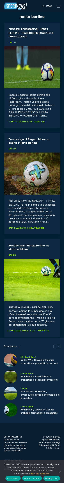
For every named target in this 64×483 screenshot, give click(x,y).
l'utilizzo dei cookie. (40, 473)
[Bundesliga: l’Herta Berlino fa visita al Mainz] (32, 280)
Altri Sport (25, 357)
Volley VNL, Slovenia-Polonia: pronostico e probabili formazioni (39, 361)
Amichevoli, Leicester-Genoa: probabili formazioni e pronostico (39, 411)
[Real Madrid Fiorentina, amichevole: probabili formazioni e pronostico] (10, 393)
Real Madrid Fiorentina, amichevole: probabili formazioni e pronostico (40, 394)
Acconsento (13, 478)
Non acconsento (32, 478)
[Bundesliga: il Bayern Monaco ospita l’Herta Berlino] (32, 174)
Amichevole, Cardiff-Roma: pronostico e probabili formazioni (39, 378)
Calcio (12, 42)
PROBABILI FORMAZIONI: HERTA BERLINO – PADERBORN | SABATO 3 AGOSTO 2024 (31, 32)
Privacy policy (52, 478)
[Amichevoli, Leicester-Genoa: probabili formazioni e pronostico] (10, 410)
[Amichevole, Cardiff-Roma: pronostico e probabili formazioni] (10, 377)
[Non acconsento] (60, 471)
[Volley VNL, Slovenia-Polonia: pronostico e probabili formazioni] (10, 360)
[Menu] (58, 6)
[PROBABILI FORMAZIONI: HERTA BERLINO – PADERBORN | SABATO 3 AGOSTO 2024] (32, 67)
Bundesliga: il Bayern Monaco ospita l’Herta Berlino (29, 140)
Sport (33, 357)
